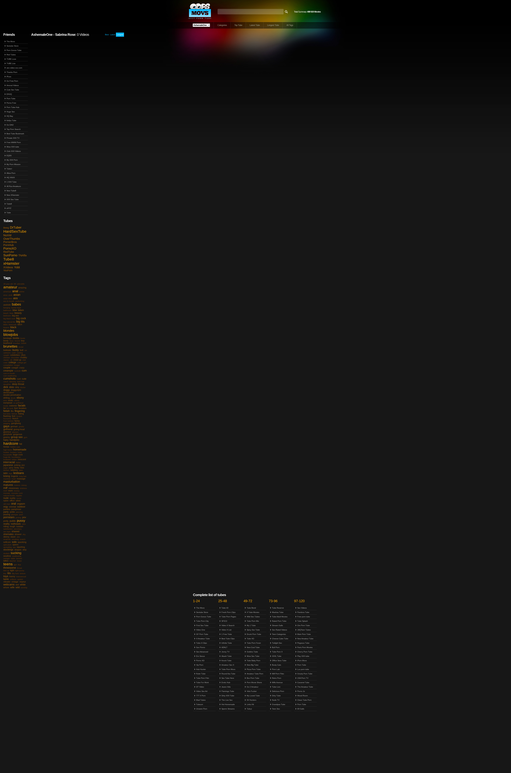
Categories (222, 25)
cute (24, 378)
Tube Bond (251, 608)
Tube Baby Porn (253, 660)
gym (25, 437)
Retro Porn (276, 678)
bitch (20, 324)
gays (6, 426)
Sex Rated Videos (279, 630)
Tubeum (199, 704)
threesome (9, 567)
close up (17, 360)
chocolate (15, 357)
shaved (15, 531)
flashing (7, 416)
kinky (16, 468)
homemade (19, 449)
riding (6, 526)
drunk (13, 398)
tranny (12, 576)
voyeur (22, 582)
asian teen (7, 298)
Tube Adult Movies (279, 617)
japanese (8, 465)
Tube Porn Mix (253, 621)
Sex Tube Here (227, 678)
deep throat (18, 384)
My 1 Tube (251, 625)
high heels (7, 450)
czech (5, 382)
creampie (8, 370)
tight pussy (19, 570)
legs (10, 473)
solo (14, 541)
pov (24, 517)
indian (14, 459)
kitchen (6, 470)
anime (21, 292)
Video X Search (227, 625)
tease (19, 561)
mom (10, 491)
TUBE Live (11, 63)
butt (21, 350)
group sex (17, 437)
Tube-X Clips (201, 643)
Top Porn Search (14, 129)
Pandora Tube (303, 612)
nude (6, 498)
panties (6, 509)
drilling (6, 398)
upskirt (20, 579)
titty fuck (15, 573)
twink (6, 579)
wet (17, 585)
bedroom (7, 316)
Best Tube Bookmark (15, 134)
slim (18, 537)
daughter (7, 384)
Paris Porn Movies (305, 647)
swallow (7, 556)
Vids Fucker (252, 691)
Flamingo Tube (227, 691)
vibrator (6, 582)
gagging (6, 423)
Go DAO (10, 125)
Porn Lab (276, 669)
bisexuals (13, 324)
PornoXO (9, 248)
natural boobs (9, 495)
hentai (6, 447)
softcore (7, 542)
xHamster (11, 263)
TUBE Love (11, 59)
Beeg (6, 227)
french (15, 418)
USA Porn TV (302, 678)
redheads (16, 524)
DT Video (200, 687)
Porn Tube (11, 98)
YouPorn (7, 270)
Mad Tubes (201, 700)
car (25, 350)
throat (19, 568)
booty (6, 341)
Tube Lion (276, 687)
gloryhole (7, 434)
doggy (6, 390)
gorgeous (17, 434)
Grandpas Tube (278, 704)
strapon (17, 550)
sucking (16, 553)
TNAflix (22, 255)
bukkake (7, 350)
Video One (200, 630)
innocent (22, 459)
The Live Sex (226, 700)
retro (24, 524)
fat (4, 408)
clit (11, 360)
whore (6, 587)
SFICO (224, 621)
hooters (13, 452)
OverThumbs (11, 238)
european (7, 403)
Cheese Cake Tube (280, 639)
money (17, 491)
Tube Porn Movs (228, 669)
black (13, 327)
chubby (23, 357)
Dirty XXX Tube (227, 696)
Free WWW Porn (14, 142)
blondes (8, 330)
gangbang (16, 423)
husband (7, 459)
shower (18, 534)
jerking (17, 465)
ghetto (21, 426)
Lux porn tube (303, 669)
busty (15, 349)
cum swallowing (10, 376)
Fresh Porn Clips (228, 612)
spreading (7, 547)
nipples (19, 495)
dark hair (20, 382)
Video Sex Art (201, 691)
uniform (13, 579)
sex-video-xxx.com (14, 68)
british (23, 343)
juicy (11, 468)
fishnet (14, 414)
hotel (20, 452)
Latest (112, 35)
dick (5, 387)
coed (5, 363)
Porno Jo (301, 691)
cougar (17, 365)
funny (17, 421)
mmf (5, 491)
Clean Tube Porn (304, 700)
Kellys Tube (11, 120)
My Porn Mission (13, 164)
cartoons (7, 353)
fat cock (10, 408)
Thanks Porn (12, 72)
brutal (20, 347)
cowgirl (14, 368)
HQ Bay (10, 116)
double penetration (12, 395)
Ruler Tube (200, 674)
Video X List (226, 630)
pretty (6, 521)
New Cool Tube (253, 647)
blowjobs (10, 335)
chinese (6, 357)
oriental (12, 507)
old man (6, 504)
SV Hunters (251, 700)
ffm (12, 411)
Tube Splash (302, 621)
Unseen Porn (201, 709)
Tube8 (9, 204)
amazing (22, 288)
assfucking (19, 301)
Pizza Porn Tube (254, 669)
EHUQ (9, 94)
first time (7, 414)
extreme (13, 406)
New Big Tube (252, 665)
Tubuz (249, 709)
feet (16, 408)
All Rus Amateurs (14, 186)
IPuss (9, 77)
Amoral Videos (13, 85)
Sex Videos (302, 608)
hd (20, 444)
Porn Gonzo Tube (14, 50)
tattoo (6, 561)
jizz (23, 465)
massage (21, 479)
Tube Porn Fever (254, 643)
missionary (14, 488)
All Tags (289, 25)
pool (21, 514)
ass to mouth (8, 301)
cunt (19, 379)
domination (8, 392)
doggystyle (16, 390)
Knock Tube (226, 660)
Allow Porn (11, 173)
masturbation (11, 481)
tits (9, 573)
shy (24, 534)
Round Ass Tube (228, 674)
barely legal (16, 308)
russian (19, 526)
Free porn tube (303, 617)
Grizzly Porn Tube (304, 674)
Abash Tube (226, 656)
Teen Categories (279, 634)
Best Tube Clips (228, 639)
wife (12, 587)
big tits (20, 321)
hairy (6, 440)
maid (14, 479)
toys (5, 576)
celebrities (15, 355)
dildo (11, 387)
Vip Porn (199, 665)
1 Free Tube (226, 634)
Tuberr (9, 169)
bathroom (7, 310)
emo (5, 400)
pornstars (9, 517)
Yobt (17, 267)
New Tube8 (11, 191)
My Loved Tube (253, 696)
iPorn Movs (302, 660)
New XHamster (13, 195)
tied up (6, 570)
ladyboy (14, 470)
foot (13, 416)
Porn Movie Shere (254, 682)
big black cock (9, 318)
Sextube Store (12, 46)
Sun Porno (200, 647)
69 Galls (300, 709)
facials (21, 405)
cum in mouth (9, 373)
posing (18, 517)
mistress (23, 488)
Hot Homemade (228, 704)
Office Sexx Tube (279, 660)
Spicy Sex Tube (253, 630)
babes (16, 304)
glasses (15, 432)
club (24, 360)
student (6, 553)
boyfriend (7, 343)
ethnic (16, 400)
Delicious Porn (278, 691)
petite (12, 512)
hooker (6, 452)
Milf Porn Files (278, 674)
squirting (21, 547)
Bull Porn (276, 647)
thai (19, 565)
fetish (6, 411)
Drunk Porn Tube (254, 634)
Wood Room (302, 696)
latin (5, 473)
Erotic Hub (225, 682)
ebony (20, 397)
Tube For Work (202, 682)
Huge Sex (11, 112)
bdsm (21, 310)
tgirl (15, 565)
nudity (12, 498)
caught (6, 355)
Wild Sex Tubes (253, 617)
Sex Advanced (202, 652)
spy (14, 547)
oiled (18, 501)
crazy (21, 368)
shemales (8, 534)
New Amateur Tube (305, 639)
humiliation (16, 457)
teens (8, 564)
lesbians (18, 473)
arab (10, 295)
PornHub (8, 245)
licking (6, 476)
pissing (6, 514)
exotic (5, 406)
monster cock (17, 493)
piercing (19, 512)
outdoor (21, 506)
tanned (19, 558)
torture (22, 573)
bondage (7, 338)
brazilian (16, 343)
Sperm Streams (228, 709)
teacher (13, 561)
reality (6, 524)
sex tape (7, 531)
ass (15, 298)
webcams (9, 584)
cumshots (9, 378)
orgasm (21, 503)
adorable (20, 284)
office (12, 501)
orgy (5, 506)
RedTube (8, 251)
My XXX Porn (12, 160)
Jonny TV (225, 652)
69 (15, 284)
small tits (7, 539)
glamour (7, 432)
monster (6, 493)
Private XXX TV (13, 138)
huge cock (18, 455)
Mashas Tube (277, 612)
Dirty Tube (276, 696)
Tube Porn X (277, 652)
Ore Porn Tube (303, 625)
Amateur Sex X (227, 665)
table (13, 558)
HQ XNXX (11, 177)
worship (24, 587)
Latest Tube (255, 25)
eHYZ (9, 208)
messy (24, 485)
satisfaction (8, 529)
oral (13, 503)
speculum (7, 545)
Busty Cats (276, 665)
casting (20, 353)
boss (12, 341)
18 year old (8, 284)
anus (5, 295)
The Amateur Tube (305, 687)
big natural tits (9, 322)
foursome (7, 418)
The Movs (11, 41)
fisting (21, 414)
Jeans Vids (226, 687)
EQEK (9, 155)
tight (12, 570)
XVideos (8, 267)
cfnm (23, 355)
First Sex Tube (202, 625)
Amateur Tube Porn (255, 674)
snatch (22, 539)
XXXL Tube (276, 656)
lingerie (14, 476)
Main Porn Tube (304, 634)
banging (6, 308)
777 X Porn (201, 696)
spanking (22, 542)
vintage (14, 582)
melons (17, 485)
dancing (12, 382)
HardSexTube (14, 231)
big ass (15, 315)
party (6, 512)
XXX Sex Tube (13, 199)
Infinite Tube (226, 643)
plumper (14, 514)
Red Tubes (11, 55)
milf (5, 487)
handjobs (14, 440)
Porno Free (11, 103)
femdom (22, 408)
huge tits (7, 457)
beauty (18, 313)
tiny (4, 573)
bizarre (6, 327)
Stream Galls (277, 625)
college (12, 362)
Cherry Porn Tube (304, 652)
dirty (17, 387)
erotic (10, 400)
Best (107, 35)
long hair (22, 476)
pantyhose (16, 509)
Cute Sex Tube (13, 90)
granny (6, 437)
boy (22, 341)
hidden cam (15, 447)
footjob (19, 416)
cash (14, 353)
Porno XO (200, 660)
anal (15, 291)
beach (6, 313)
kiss (22, 468)
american (7, 292)
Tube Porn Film (202, 678)
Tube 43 (224, 608)
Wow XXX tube (13, 147)
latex (21, 470)
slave (13, 537)
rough (12, 526)
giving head (19, 429)
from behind (8, 421)
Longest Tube (273, 25)
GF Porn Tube (202, 634)
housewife (7, 455)
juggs (5, 468)
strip (24, 550)
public (13, 521)
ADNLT (224, 647)
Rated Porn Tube (279, 621)
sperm (15, 545)
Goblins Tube (252, 652)
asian (16, 294)
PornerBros (10, 242)
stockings (8, 549)
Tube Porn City (202, 621)
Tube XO (250, 639)
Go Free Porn (12, 81)
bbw (15, 310)
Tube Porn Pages (228, 617)
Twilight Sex (277, 643)
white (23, 584)
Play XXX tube (303, 656)
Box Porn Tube (253, 678)
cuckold (17, 371)
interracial (9, 462)
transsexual (21, 576)
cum (24, 370)
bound (17, 341)
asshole (7, 305)
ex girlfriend (18, 403)
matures (8, 484)
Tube (9, 213)
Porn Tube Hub (13, 107)
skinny (6, 537)
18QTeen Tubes (304, 630)
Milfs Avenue (277, 682)
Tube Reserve (278, 608)
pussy (21, 520)
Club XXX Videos (14, 151)
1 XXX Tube (12, 182)
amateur (10, 287)
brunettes (10, 346)
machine (7, 479)
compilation (8, 365)
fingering (20, 411)
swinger (6, 558)
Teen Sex (276, 709)
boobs (16, 338)
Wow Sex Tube (253, 656)
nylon (6, 501)
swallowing (16, 556)
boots (22, 338)
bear (11, 313)
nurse (19, 498)
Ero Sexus (200, 656)
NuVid (7, 235)
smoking (15, 539)
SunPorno (10, 255)
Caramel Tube (303, 682)
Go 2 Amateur (252, 687)
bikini (5, 324)
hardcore (10, 443)
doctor (23, 387)
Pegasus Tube (303, 643)
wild (18, 587)
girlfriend (8, 429)
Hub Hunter (201, 669)
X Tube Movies (253, 612)
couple (6, 367)
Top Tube (238, 25)
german (14, 426)
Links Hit (250, 704)
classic (6, 360)
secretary (18, 529)
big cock (21, 318)
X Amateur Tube (203, 639)
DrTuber (15, 227)
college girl (21, 363)
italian (18, 462)
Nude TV (275, 700)
